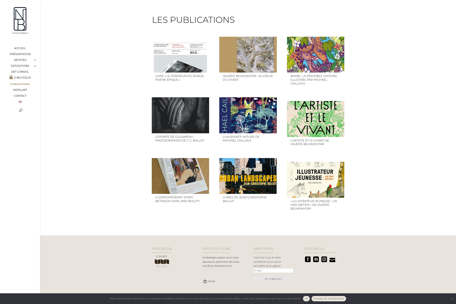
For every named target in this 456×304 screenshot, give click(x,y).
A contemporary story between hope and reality (177, 199)
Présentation (20, 54)
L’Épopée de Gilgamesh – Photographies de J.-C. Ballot (179, 138)
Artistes (20, 60)
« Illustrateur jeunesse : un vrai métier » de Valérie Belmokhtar (314, 204)
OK (306, 298)
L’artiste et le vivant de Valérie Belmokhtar (310, 142)
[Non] (451, 298)
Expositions (20, 66)
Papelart (20, 90)
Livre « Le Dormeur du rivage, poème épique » (179, 77)
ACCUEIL (20, 48)
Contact (20, 96)
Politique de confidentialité (328, 298)
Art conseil (20, 72)
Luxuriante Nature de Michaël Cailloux (241, 138)
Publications (20, 84)
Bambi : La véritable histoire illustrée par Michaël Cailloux (314, 79)
